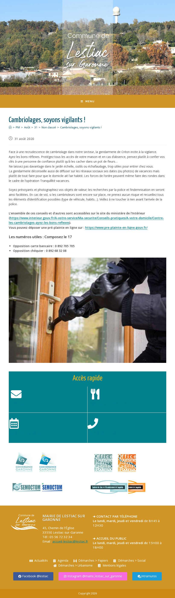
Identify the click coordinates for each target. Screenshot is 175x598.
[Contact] (16, 394)
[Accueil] (10, 127)
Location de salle (25, 432)
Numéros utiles (102, 432)
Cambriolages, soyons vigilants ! (81, 127)
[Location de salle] (14, 423)
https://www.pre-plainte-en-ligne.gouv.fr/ (116, 228)
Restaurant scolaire (108, 403)
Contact (18, 403)
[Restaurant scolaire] (95, 394)
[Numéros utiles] (93, 423)
